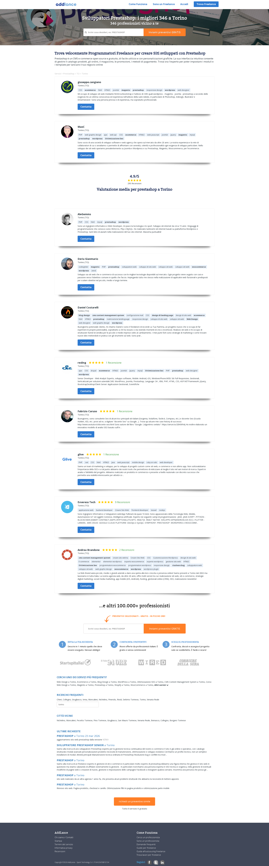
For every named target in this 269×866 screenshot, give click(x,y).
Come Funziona (138, 4)
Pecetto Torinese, (85, 720)
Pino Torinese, (100, 720)
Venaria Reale (153, 699)
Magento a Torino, (86, 685)
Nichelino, (103, 699)
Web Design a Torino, (67, 682)
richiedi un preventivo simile (134, 801)
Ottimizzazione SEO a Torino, (150, 682)
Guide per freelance (146, 847)
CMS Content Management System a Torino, (185, 682)
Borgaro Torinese (178, 720)
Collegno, (67, 699)
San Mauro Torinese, (128, 720)
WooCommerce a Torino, (142, 685)
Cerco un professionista (148, 837)
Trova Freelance (206, 4)
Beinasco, (156, 720)
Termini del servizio (64, 844)
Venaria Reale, (144, 720)
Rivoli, (120, 699)
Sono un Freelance (164, 4)
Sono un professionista (148, 840)
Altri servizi (160, 685)
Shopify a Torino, (122, 685)
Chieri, (60, 699)
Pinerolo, (112, 699)
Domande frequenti (146, 844)
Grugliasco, (77, 699)
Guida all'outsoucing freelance (151, 851)
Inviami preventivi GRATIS (164, 628)
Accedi (184, 4)
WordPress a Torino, (127, 682)
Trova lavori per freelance (149, 854)
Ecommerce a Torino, (87, 682)
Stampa (58, 840)
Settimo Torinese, (131, 699)
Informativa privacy (63, 847)
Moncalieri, (93, 699)
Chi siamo (59, 837)
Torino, (143, 699)
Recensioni (60, 851)
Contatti (69, 837)
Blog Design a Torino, (107, 682)
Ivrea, (85, 699)
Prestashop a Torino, (104, 685)
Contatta (85, 106)
